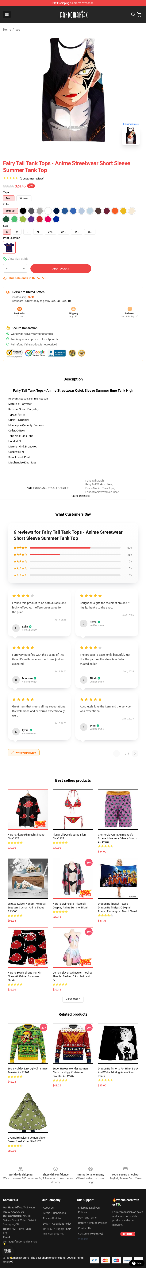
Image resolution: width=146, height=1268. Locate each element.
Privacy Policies (52, 1218)
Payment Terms (87, 1217)
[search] (133, 14)
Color (6, 204)
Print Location (11, 237)
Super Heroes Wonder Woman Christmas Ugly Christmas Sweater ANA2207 (70, 1072)
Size (5, 225)
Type (6, 192)
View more (73, 999)
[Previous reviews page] (116, 753)
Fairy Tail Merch (94, 480)
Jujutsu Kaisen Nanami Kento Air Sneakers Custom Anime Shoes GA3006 (27, 907)
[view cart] (139, 14)
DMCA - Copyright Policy (57, 1223)
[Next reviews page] (135, 753)
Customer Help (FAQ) (90, 1233)
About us (48, 1207)
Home (7, 29)
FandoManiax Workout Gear (101, 492)
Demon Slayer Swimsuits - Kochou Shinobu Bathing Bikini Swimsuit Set (73, 976)
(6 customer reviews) (32, 178)
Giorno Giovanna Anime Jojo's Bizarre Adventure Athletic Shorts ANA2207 (117, 838)
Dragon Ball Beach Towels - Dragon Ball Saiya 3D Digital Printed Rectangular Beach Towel (117, 907)
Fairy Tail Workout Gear (99, 484)
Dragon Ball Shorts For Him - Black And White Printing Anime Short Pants (118, 1072)
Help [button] (139, 1263)
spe (17, 29)
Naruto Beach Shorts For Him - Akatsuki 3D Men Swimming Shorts (26, 976)
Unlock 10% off (7, 1251)
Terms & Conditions (54, 1213)
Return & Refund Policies (92, 1222)
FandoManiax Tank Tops (99, 488)
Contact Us (84, 1228)
